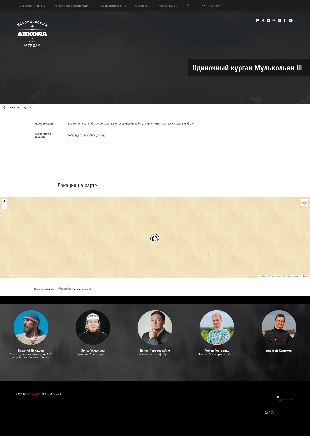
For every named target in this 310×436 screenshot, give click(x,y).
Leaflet (262, 276)
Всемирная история (31, 5)
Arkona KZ (35, 394)
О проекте (141, 5)
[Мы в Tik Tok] (263, 21)
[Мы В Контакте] (269, 21)
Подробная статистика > (269, 412)
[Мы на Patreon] (258, 21)
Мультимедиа (167, 5)
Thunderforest (275, 276)
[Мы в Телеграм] (280, 21)
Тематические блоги (111, 5)
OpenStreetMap (291, 276)
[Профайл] (31, 327)
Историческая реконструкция (71, 5)
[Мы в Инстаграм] (274, 21)
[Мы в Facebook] (285, 21)
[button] (155, 237)
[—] (32, 48)
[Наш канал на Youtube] (291, 21)
